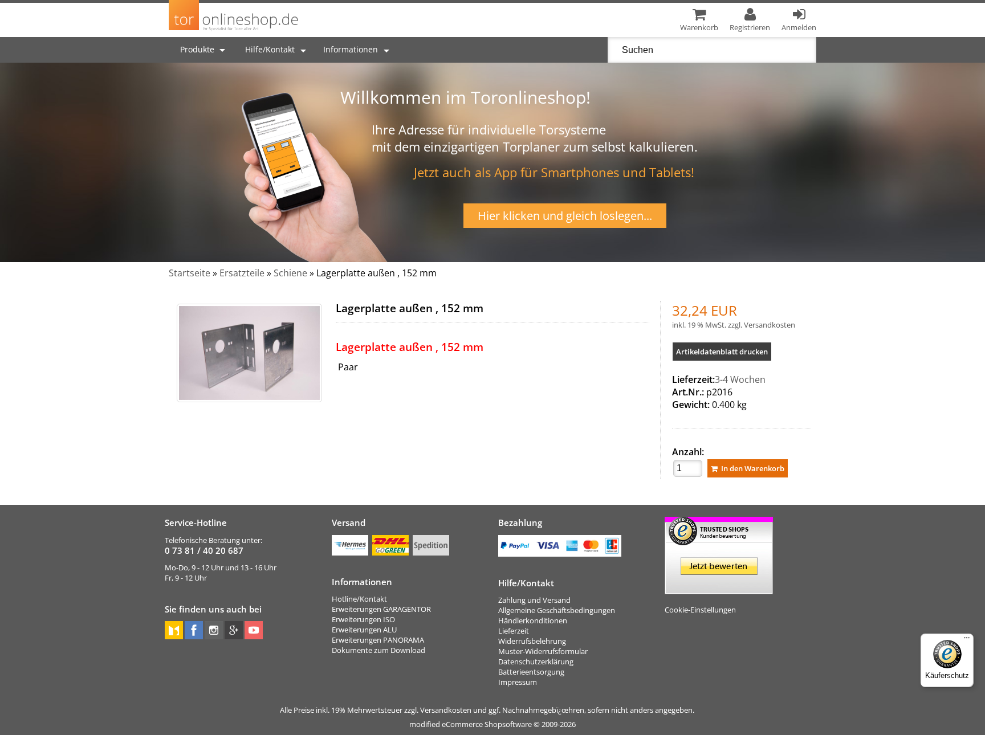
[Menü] (967, 640)
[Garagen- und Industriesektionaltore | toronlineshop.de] (234, 30)
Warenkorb (699, 27)
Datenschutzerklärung (535, 661)
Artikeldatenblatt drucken (722, 351)
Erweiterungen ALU (364, 629)
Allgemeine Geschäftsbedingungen (556, 610)
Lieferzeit (513, 631)
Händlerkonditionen (532, 620)
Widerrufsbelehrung (532, 641)
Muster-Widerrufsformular (543, 651)
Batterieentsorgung (531, 672)
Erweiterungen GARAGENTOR (381, 609)
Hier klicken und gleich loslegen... (565, 215)
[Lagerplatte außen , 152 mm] (249, 353)
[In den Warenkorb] (747, 468)
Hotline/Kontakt (359, 599)
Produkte (198, 49)
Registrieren (750, 27)
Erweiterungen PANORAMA (378, 640)
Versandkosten (769, 325)
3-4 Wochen (740, 379)
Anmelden (799, 27)
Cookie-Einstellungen (700, 610)
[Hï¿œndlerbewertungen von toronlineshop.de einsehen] (719, 589)
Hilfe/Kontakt (270, 49)
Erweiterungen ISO (363, 619)
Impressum (517, 682)
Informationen (350, 49)
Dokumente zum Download (378, 650)
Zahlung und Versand (534, 600)
